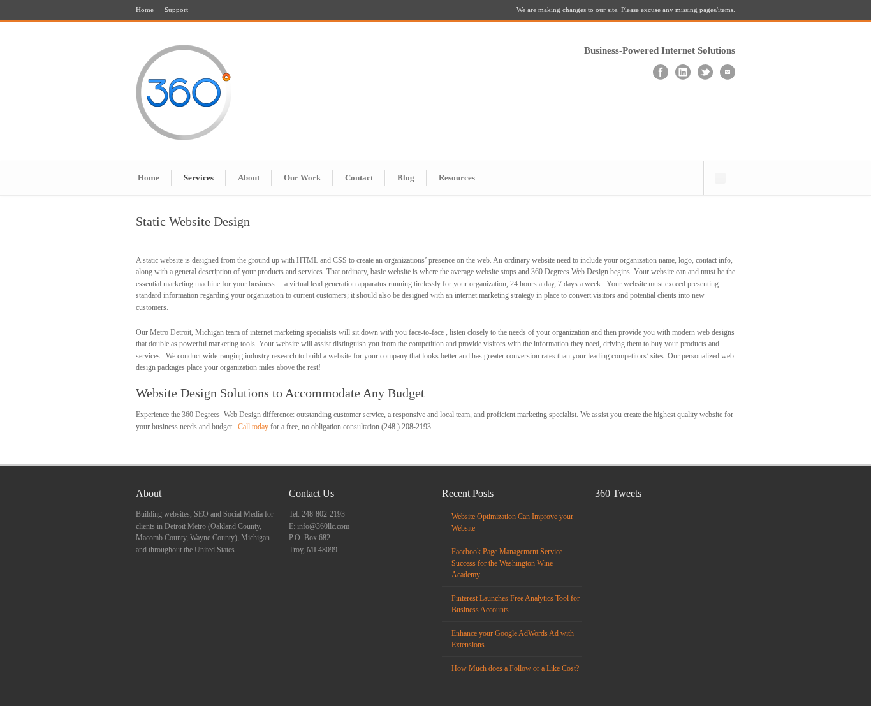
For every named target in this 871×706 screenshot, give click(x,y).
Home (145, 9)
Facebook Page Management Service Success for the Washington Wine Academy (506, 563)
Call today (253, 426)
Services (199, 177)
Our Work (302, 177)
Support (176, 9)
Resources (457, 177)
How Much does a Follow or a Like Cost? (515, 668)
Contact (359, 177)
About (249, 177)
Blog (405, 177)
